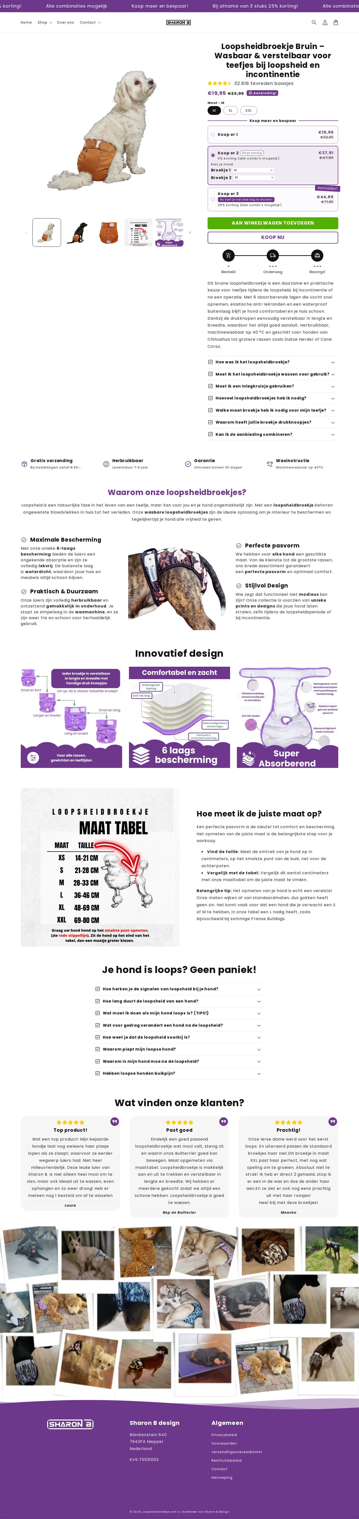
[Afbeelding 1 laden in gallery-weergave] (47, 232)
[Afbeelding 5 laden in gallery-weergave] (169, 232)
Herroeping (221, 1477)
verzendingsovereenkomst (236, 1452)
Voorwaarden (224, 1443)
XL (231, 110)
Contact (219, 1469)
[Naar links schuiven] (26, 232)
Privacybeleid (224, 1434)
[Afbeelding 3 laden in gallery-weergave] (108, 232)
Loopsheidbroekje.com (160, 1512)
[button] (314, 22)
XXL (248, 110)
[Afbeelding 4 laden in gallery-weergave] (139, 232)
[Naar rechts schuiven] (190, 232)
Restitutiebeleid (226, 1460)
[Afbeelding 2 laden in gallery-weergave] (77, 232)
